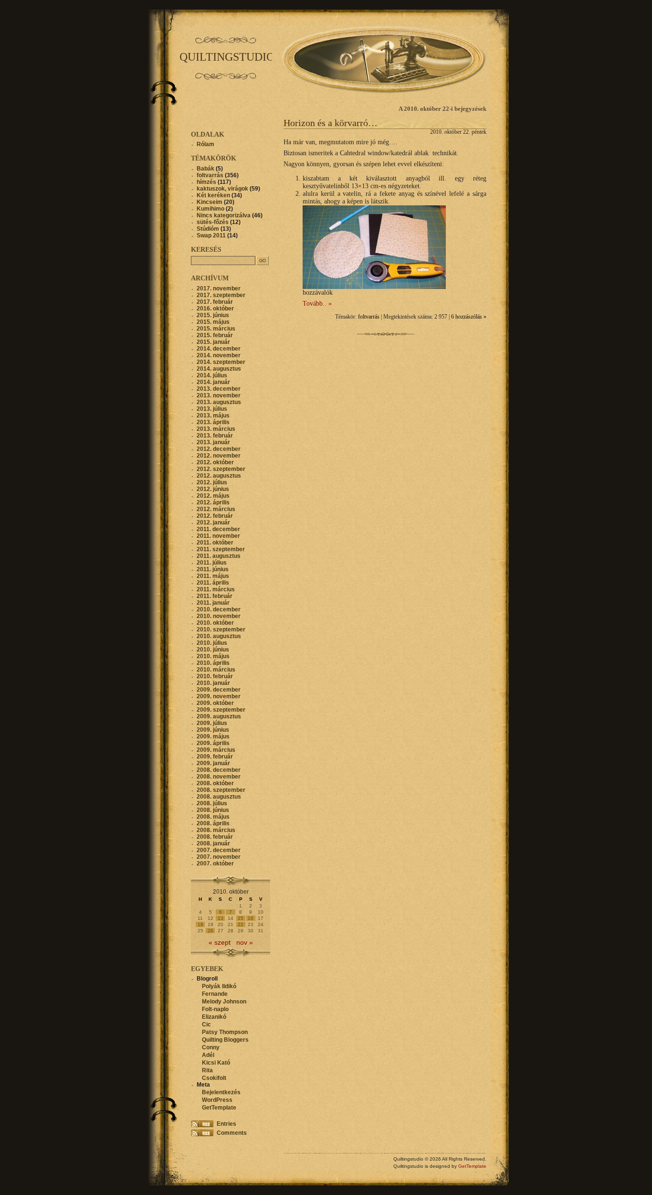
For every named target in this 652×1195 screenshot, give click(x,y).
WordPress (217, 1100)
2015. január (213, 342)
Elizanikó (214, 1017)
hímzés (206, 182)
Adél (208, 1055)
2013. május (213, 415)
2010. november (219, 616)
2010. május (213, 656)
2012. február (215, 515)
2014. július (212, 375)
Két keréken (213, 195)
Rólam (205, 144)
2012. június (213, 489)
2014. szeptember (221, 362)
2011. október (215, 542)
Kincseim (209, 202)
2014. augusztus (219, 368)
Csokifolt (214, 1078)
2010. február (215, 676)
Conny (211, 1047)
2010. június (213, 649)
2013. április (213, 422)
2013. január (213, 442)
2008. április (213, 823)
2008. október (215, 783)
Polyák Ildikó (219, 986)
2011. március (216, 589)
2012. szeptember (221, 469)
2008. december (219, 770)
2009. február (215, 756)
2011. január (213, 602)
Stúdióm (208, 228)
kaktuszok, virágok (222, 188)
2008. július (212, 803)
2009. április (213, 743)
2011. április (213, 582)
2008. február (215, 836)
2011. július (212, 562)
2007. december (219, 850)
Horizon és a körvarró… (331, 122)
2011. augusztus (219, 556)
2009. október (215, 703)
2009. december (219, 689)
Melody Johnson (224, 1001)
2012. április (213, 502)
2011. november (218, 536)
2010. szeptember (221, 629)
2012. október (215, 462)
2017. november (219, 288)
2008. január (213, 843)
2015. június (213, 315)
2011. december (218, 529)
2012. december (219, 449)
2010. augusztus (219, 636)
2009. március (216, 750)
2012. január (213, 522)
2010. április (213, 663)
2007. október (215, 863)
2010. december (219, 609)
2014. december (219, 348)
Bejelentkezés (221, 1092)
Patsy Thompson (225, 1032)
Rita (207, 1070)
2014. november (219, 355)
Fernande (215, 994)
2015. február (215, 335)
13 (220, 918)
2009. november (219, 696)
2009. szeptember (221, 709)
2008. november (219, 776)
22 (240, 924)
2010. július (212, 643)
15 (240, 918)
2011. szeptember (221, 549)
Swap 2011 (211, 235)
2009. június (213, 729)
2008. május (213, 816)
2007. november (219, 857)
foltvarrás (368, 317)
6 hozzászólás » (468, 317)
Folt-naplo (215, 1009)
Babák (205, 168)
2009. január (213, 763)
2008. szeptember (221, 790)
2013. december (219, 388)
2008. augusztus (219, 796)
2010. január (213, 683)
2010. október (215, 622)
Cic (206, 1024)
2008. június (213, 810)
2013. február (215, 435)
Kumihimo (210, 208)
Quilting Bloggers (225, 1039)
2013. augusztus (219, 402)
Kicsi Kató (216, 1062)
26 (210, 930)
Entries (226, 1123)
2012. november (219, 455)
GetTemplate (219, 1107)
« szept (220, 942)
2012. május (213, 495)
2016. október (215, 308)
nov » (244, 942)
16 (250, 918)
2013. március (216, 429)
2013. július (212, 408)
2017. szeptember (221, 295)
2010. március (216, 669)
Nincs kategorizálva (224, 215)
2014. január (213, 382)
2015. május (213, 322)
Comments (232, 1133)
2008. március (216, 830)
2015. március (216, 328)
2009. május (213, 736)
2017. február (215, 302)
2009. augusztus (219, 716)
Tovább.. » (317, 303)
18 (200, 924)
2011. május (213, 576)
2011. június (213, 569)
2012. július (212, 482)
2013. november (219, 395)
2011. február (214, 596)
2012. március (216, 509)
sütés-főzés (213, 222)
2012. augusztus (219, 475)
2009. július (212, 723)
